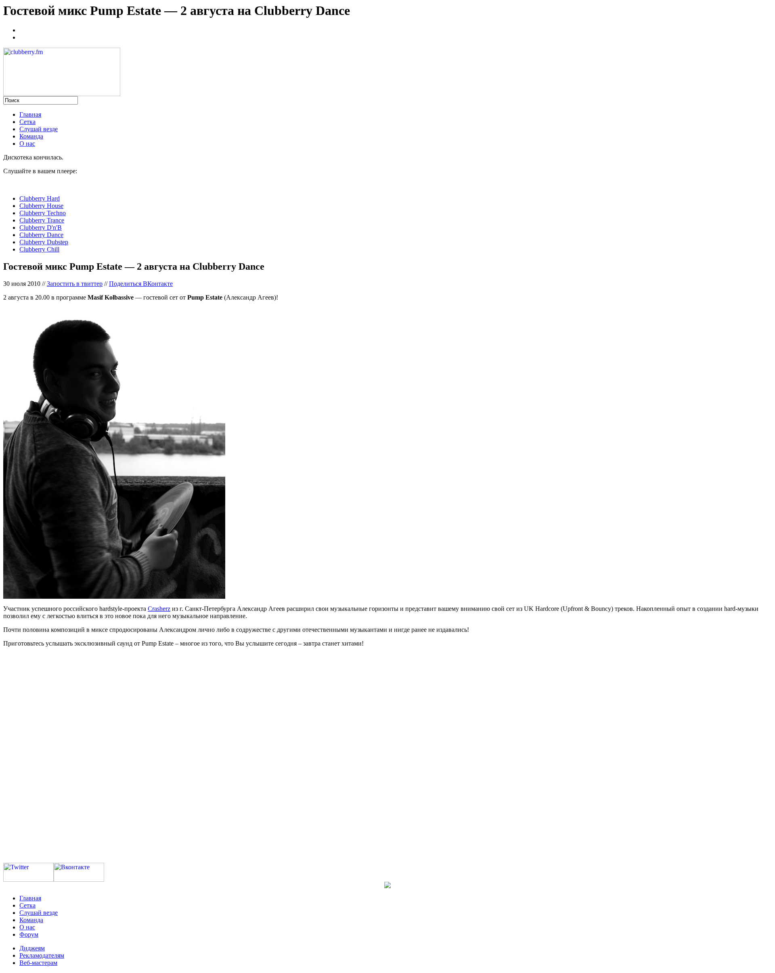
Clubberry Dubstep (43, 242)
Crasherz (159, 608)
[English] (23, 36)
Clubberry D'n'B (40, 227)
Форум (28, 934)
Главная (30, 114)
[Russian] (23, 29)
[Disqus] (387, 755)
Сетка (27, 121)
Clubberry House (41, 205)
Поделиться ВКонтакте (141, 283)
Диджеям (32, 948)
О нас (27, 143)
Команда (31, 136)
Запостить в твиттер (75, 283)
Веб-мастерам (38, 962)
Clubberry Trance (41, 220)
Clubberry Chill (39, 249)
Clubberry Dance (41, 234)
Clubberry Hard (39, 198)
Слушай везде (38, 129)
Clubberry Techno (42, 213)
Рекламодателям (41, 955)
